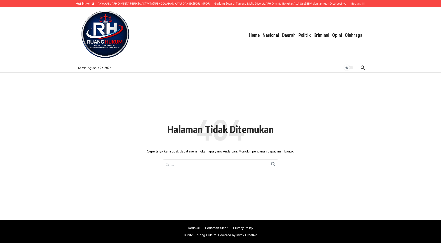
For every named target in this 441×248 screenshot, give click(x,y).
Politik (304, 35)
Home (254, 35)
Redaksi (194, 228)
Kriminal (321, 35)
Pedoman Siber (216, 228)
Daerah (289, 35)
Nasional (271, 35)
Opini (337, 35)
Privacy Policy (243, 228)
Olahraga (353, 35)
